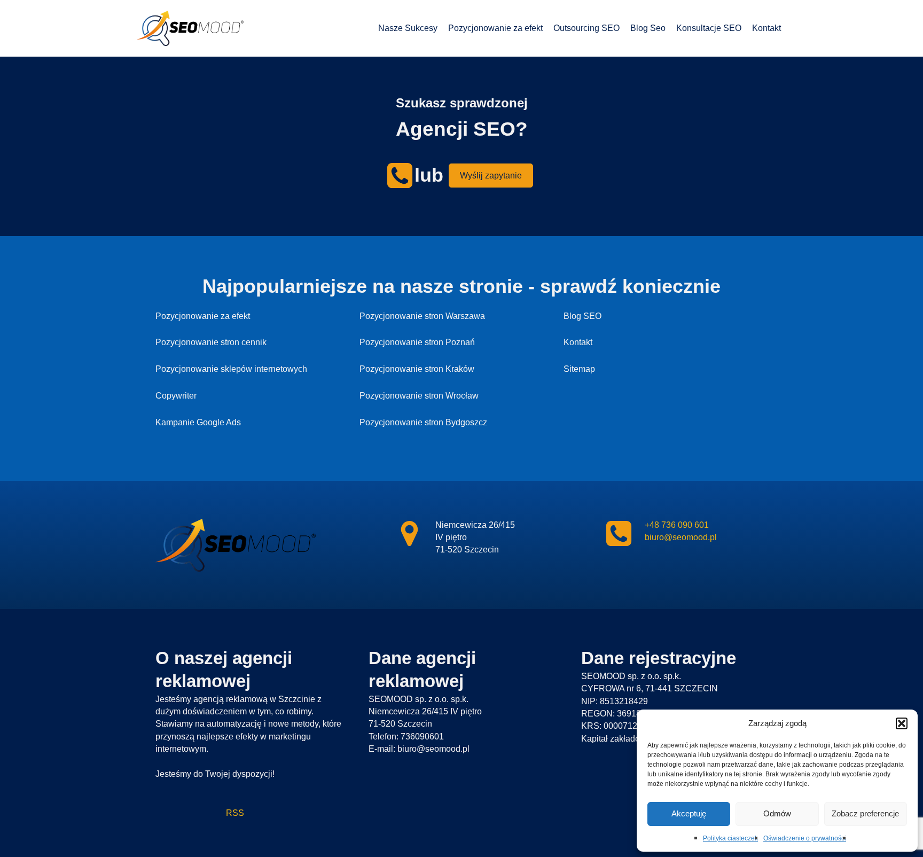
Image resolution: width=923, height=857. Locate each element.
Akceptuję (688, 813)
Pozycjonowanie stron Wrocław (419, 395)
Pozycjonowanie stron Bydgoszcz (423, 422)
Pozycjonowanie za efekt (495, 28)
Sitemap (579, 368)
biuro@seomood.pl (681, 537)
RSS (199, 812)
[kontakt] (409, 533)
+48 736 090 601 (677, 524)
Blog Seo (648, 28)
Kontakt (766, 28)
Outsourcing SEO (586, 28)
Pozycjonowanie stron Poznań (417, 342)
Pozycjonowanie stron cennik (211, 342)
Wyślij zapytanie (491, 175)
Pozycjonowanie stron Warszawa (422, 316)
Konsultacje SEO (708, 28)
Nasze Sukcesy (407, 28)
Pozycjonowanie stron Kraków (416, 368)
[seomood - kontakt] (399, 175)
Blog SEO (582, 316)
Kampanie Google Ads (198, 422)
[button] (901, 723)
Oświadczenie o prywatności (804, 838)
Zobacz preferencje (865, 813)
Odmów (777, 813)
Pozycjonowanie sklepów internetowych (231, 368)
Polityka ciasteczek (730, 838)
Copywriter (176, 395)
